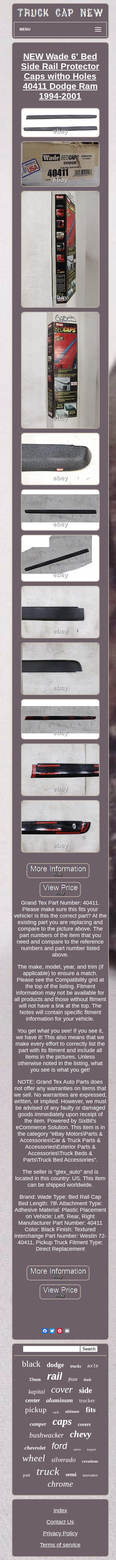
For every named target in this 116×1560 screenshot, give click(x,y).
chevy (80, 1434)
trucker (87, 1401)
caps (62, 1421)
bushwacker (46, 1435)
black (31, 1364)
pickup (36, 1409)
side (85, 1390)
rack (56, 1412)
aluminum (59, 1400)
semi (71, 1474)
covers (84, 1424)
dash (87, 1380)
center (32, 1400)
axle (92, 1366)
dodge (55, 1365)
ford (59, 1446)
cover (62, 1389)
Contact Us (60, 1522)
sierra (77, 1449)
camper (38, 1424)
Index (60, 1510)
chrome (60, 1484)
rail (54, 1376)
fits (91, 1410)
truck (48, 1471)
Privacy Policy (60, 1533)
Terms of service (60, 1545)
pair (26, 1474)
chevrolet (34, 1448)
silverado (63, 1460)
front (72, 1379)
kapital (36, 1391)
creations (90, 1461)
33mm (35, 1379)
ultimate (72, 1411)
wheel (33, 1458)
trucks (75, 1366)
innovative (90, 1475)
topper (91, 1449)
